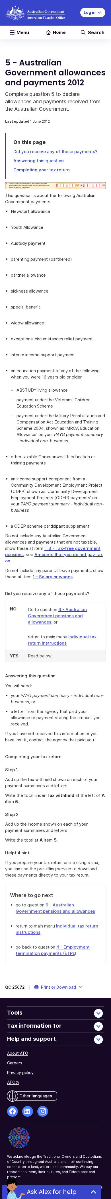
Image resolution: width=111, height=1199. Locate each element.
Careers (14, 1062)
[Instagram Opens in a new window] (42, 1111)
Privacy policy (20, 1072)
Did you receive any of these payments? (55, 151)
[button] (58, 987)
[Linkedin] (27, 1111)
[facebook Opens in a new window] (12, 1111)
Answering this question (38, 160)
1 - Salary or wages (53, 576)
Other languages (35, 1095)
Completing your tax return (41, 169)
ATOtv (13, 1082)
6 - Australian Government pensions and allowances (57, 616)
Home (59, 32)
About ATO (17, 1053)
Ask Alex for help (52, 1192)
